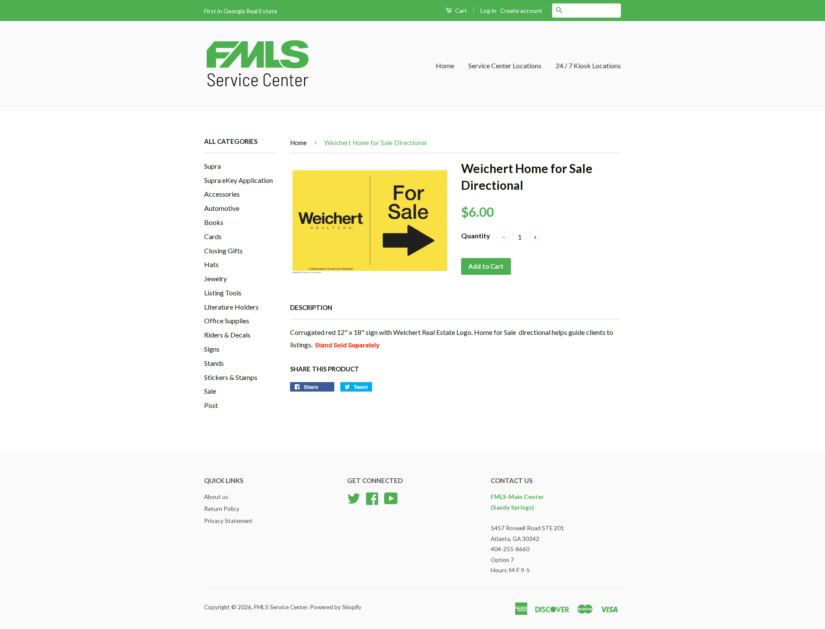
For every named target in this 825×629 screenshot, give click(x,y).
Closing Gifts (223, 250)
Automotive (221, 208)
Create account (521, 10)
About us (216, 496)
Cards (213, 236)
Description (311, 307)
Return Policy (221, 508)
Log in (488, 10)
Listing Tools (222, 293)
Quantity (475, 235)
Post (211, 405)
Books (213, 222)
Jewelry (215, 278)
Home (445, 65)
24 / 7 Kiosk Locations (588, 65)
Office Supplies (226, 320)
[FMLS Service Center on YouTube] (391, 497)
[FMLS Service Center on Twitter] (353, 497)
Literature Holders (231, 307)
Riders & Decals (227, 335)
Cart (460, 10)
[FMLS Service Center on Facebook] (372, 497)
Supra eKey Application (238, 180)
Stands (214, 363)
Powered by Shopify (335, 607)
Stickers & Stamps (230, 377)
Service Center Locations (504, 65)
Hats (211, 264)
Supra (212, 166)
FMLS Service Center (280, 607)
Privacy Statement (228, 520)
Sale (210, 391)
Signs (212, 349)
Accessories (222, 194)
